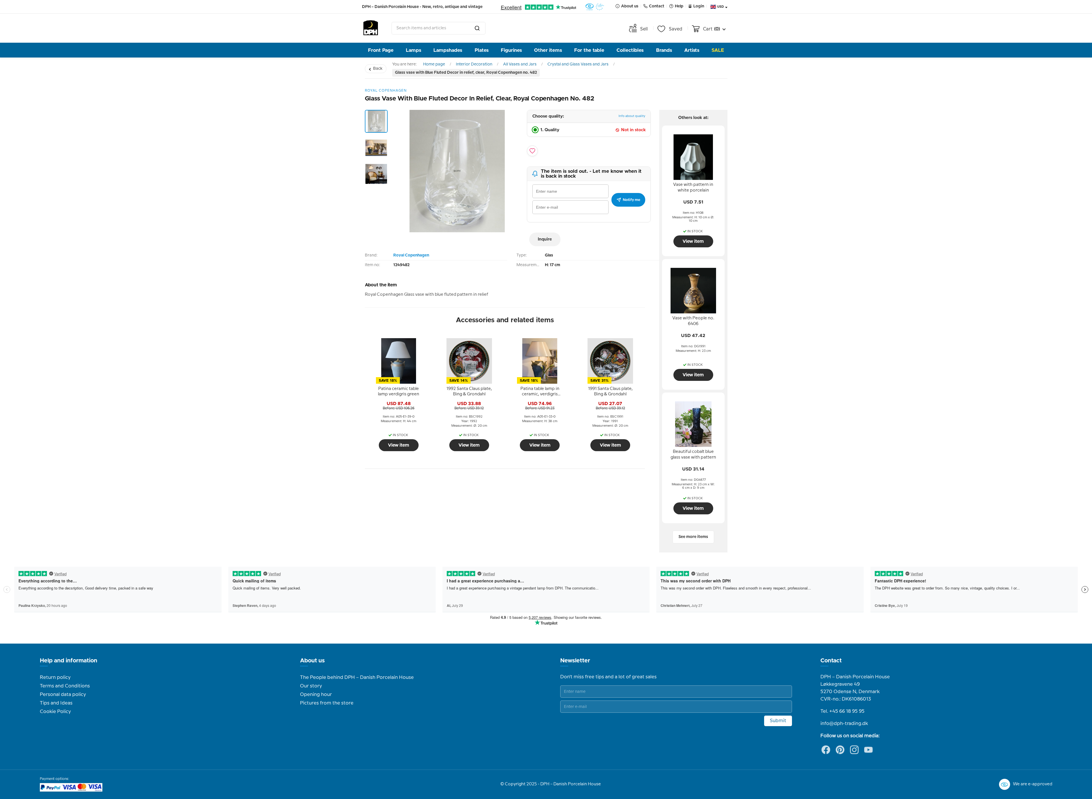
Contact (831, 661)
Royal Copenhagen (411, 255)
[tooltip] (398, 391)
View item (398, 445)
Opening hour (316, 694)
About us (312, 661)
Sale (718, 50)
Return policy (55, 677)
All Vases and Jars (520, 64)
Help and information (68, 661)
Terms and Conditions (65, 686)
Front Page (381, 50)
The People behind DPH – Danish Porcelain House (357, 677)
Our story (311, 686)
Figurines (511, 50)
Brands (664, 50)
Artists (691, 50)
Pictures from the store (326, 703)
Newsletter (575, 661)
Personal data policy (63, 694)
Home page (434, 64)
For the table (589, 50)
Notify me (631, 200)
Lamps (413, 50)
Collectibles (630, 50)
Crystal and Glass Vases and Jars (578, 64)
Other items (548, 50)
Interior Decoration (474, 64)
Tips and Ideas (56, 703)
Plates (482, 50)
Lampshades (447, 50)
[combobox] (438, 28)
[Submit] (477, 28)
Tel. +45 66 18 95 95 (842, 711)
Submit (778, 720)
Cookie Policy (55, 711)
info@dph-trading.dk (844, 723)
